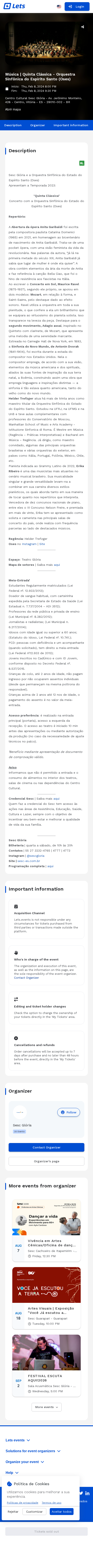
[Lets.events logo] (14, 6)
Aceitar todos (62, 1511)
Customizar (34, 1511)
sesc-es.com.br (29, 861)
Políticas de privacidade (22, 1502)
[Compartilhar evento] (82, 26)
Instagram (29, 544)
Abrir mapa (13, 109)
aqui (57, 564)
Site (42, 544)
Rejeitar (13, 1511)
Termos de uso (51, 1502)
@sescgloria (35, 855)
